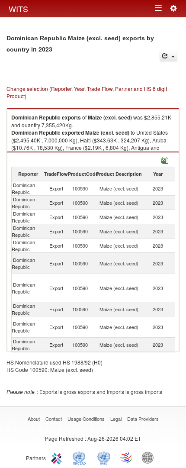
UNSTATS (103, 457)
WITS (18, 8)
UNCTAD (81, 457)
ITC (58, 457)
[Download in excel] (164, 159)
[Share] (168, 56)
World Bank (149, 457)
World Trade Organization (126, 457)
